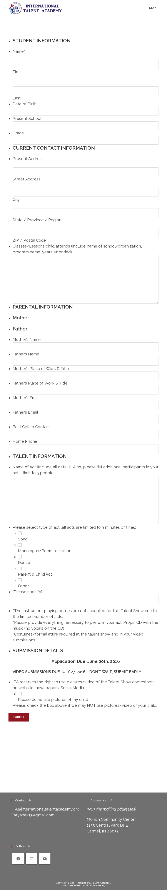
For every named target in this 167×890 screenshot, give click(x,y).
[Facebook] (18, 859)
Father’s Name (26, 354)
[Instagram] (31, 859)
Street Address (26, 179)
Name (19, 51)
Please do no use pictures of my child (53, 699)
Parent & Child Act (35, 574)
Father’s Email (25, 412)
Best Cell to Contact (31, 426)
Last (17, 98)
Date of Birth (25, 104)
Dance (24, 562)
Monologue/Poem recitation (44, 550)
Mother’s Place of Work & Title (41, 368)
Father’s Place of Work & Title (40, 383)
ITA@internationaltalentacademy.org (45, 809)
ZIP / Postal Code (29, 240)
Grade (18, 133)
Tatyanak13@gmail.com (33, 815)
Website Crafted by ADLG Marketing (83, 885)
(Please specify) (27, 591)
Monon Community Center (111, 819)
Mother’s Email (26, 397)
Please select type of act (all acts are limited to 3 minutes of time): (74, 527)
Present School (27, 118)
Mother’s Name (27, 339)
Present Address (28, 158)
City (16, 199)
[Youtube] (45, 859)
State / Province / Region (37, 220)
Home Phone (25, 441)
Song (23, 539)
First (17, 71)
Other (23, 586)
